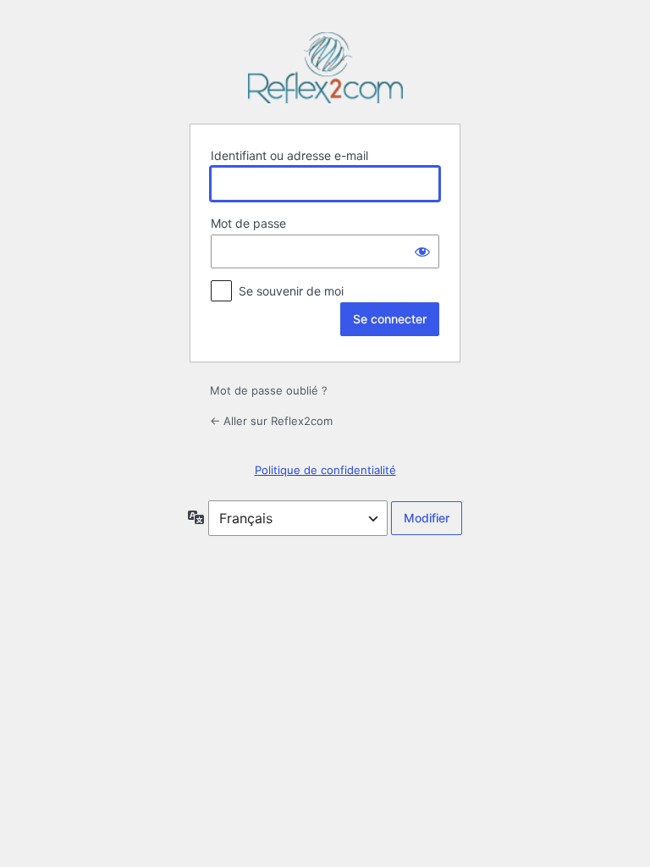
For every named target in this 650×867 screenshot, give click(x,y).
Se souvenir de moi (291, 291)
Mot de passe (248, 223)
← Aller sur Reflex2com (271, 421)
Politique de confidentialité (325, 470)
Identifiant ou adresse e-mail (289, 155)
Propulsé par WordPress (325, 67)
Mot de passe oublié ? (269, 390)
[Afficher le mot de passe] (422, 251)
